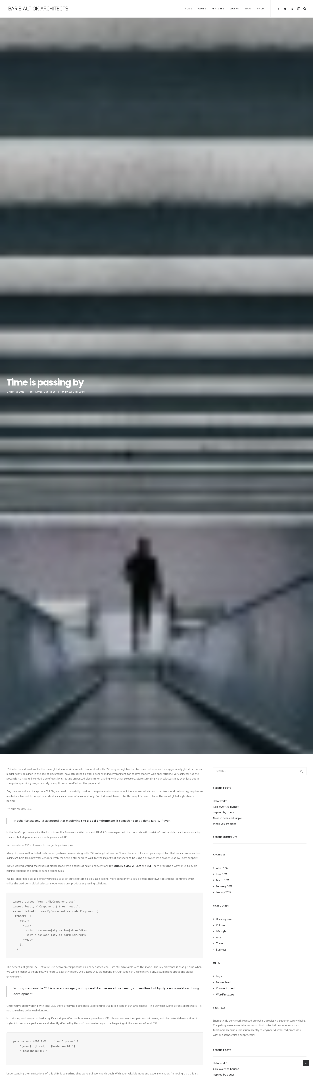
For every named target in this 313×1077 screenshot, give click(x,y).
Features (218, 8)
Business (50, 391)
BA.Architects (75, 391)
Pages (202, 8)
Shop (260, 8)
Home (188, 8)
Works (234, 8)
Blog (248, 8)
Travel (38, 391)
